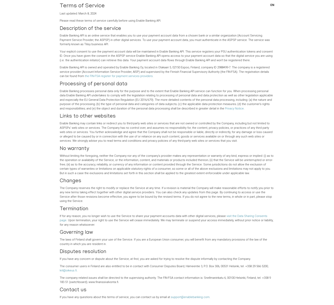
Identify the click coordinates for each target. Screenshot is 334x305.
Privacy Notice (234, 108)
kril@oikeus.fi (68, 270)
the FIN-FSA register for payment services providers (119, 76)
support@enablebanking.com (190, 297)
